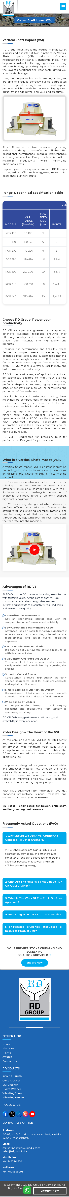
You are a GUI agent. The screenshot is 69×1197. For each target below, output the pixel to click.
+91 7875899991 (13, 1171)
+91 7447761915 (12, 1161)
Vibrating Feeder (13, 1097)
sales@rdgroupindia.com (18, 1151)
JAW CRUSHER (12, 1076)
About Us (8, 1048)
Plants (7, 1052)
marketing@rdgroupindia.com (21, 1148)
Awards (7, 1056)
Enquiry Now (50, 1190)
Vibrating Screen (13, 1093)
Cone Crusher (11, 1080)
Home (6, 1044)
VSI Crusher (10, 1084)
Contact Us (10, 1061)
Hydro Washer (12, 1089)
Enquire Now (35, 962)
